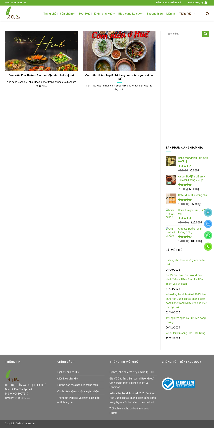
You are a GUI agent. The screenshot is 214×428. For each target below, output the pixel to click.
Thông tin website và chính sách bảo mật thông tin (78, 400)
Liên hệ (171, 13)
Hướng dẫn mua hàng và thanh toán (77, 385)
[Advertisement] (187, 91)
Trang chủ (49, 13)
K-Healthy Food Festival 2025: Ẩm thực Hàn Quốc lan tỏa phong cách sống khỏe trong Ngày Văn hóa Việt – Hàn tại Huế (187, 301)
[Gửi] (205, 34)
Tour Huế (84, 13)
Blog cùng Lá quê (129, 13)
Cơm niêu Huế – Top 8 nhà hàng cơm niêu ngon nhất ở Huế (119, 77)
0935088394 (20, 3)
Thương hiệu (155, 13)
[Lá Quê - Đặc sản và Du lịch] (21, 13)
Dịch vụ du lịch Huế (68, 372)
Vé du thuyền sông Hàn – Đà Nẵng (185, 333)
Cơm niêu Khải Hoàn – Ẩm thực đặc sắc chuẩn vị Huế (41, 75)
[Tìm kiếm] (207, 13)
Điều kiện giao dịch (68, 378)
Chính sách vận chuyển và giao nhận (78, 391)
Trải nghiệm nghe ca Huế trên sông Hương (186, 320)
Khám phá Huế (103, 13)
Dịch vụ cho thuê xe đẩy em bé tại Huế (185, 262)
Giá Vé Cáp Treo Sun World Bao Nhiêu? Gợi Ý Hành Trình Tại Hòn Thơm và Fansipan (184, 279)
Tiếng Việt (185, 13)
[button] (168, 3)
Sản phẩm (66, 13)
